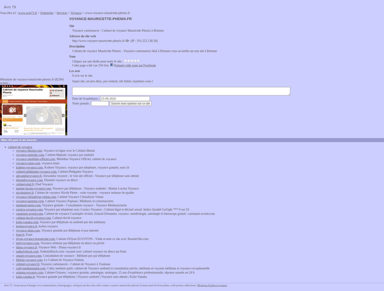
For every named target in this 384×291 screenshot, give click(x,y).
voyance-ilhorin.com (29, 150)
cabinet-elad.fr (25, 184)
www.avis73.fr (27, 13)
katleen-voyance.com (29, 167)
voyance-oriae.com (28, 163)
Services (62, 13)
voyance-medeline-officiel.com (35, 159)
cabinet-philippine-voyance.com (36, 171)
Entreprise (46, 13)
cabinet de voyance (20, 147)
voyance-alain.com (28, 230)
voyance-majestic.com (30, 155)
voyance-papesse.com (30, 201)
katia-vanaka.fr (25, 276)
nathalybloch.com (27, 251)
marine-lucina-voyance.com (33, 188)
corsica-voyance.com (29, 209)
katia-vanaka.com (27, 222)
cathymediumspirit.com (30, 268)
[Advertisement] (33, 45)
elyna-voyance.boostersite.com (35, 239)
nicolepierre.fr (24, 192)
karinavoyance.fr (26, 226)
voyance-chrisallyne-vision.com (36, 197)
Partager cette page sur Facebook (135, 65)
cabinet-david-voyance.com (33, 218)
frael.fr (20, 234)
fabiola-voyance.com (29, 260)
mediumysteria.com (28, 205)
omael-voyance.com (28, 255)
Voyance (76, 13)
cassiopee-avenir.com (29, 213)
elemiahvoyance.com (29, 180)
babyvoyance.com (27, 243)
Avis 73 (10, 7)
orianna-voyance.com (29, 272)
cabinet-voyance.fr (27, 264)
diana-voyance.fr (26, 247)
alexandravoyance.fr (28, 176)
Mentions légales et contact (212, 285)
